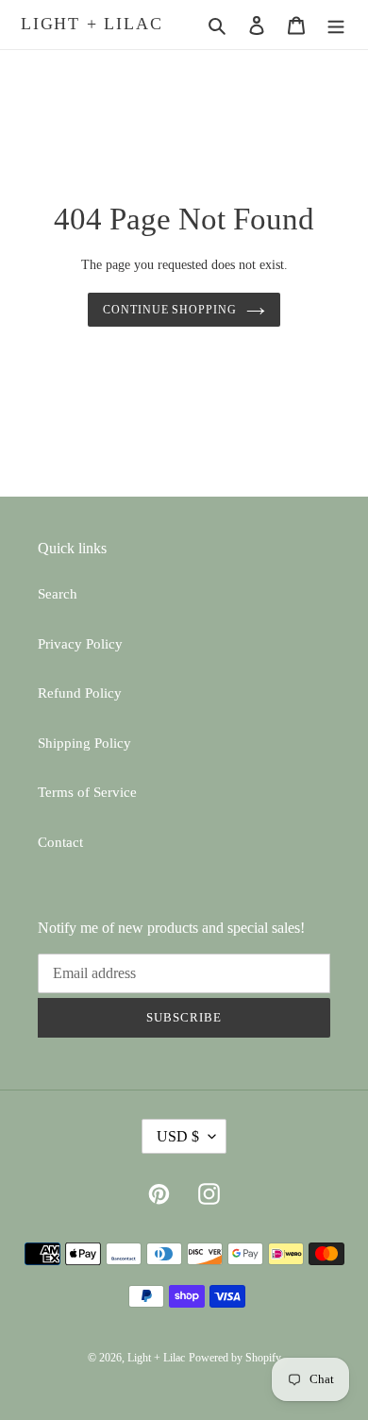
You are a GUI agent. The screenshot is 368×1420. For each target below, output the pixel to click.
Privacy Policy (80, 643)
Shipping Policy (84, 743)
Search (57, 593)
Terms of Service (87, 792)
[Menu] (336, 25)
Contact (60, 842)
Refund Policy (80, 693)
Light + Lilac (91, 23)
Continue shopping (170, 309)
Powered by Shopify (235, 1357)
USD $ (178, 1136)
